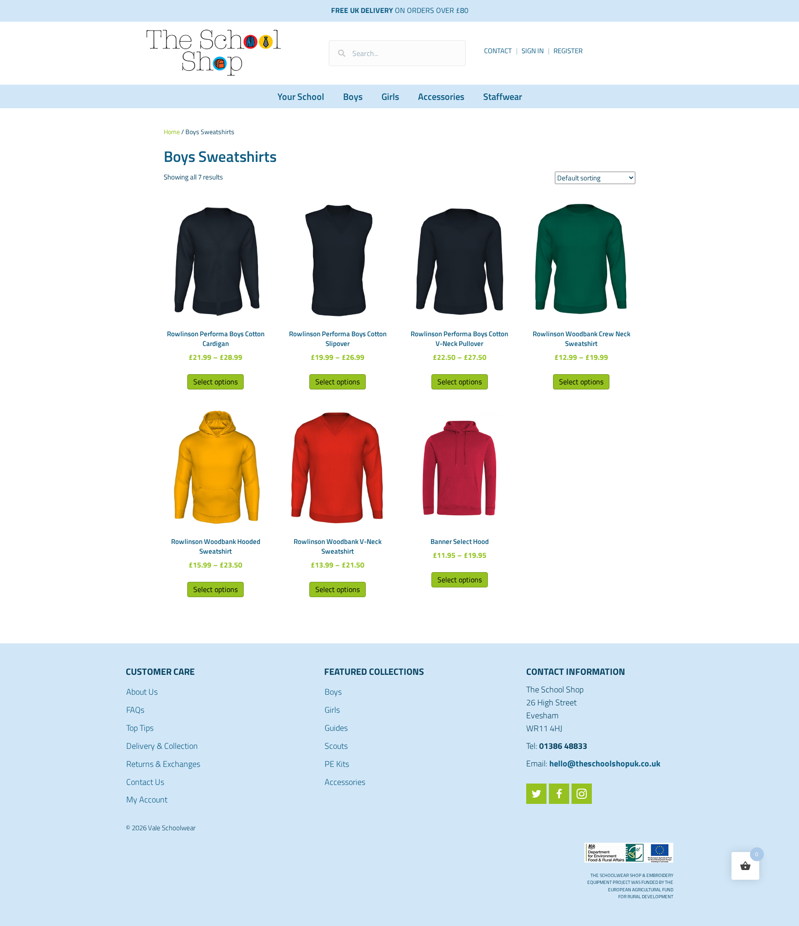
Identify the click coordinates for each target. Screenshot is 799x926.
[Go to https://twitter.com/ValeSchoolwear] (536, 794)
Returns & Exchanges (163, 764)
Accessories (441, 96)
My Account (146, 799)
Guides (336, 728)
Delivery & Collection (162, 746)
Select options (215, 381)
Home (172, 131)
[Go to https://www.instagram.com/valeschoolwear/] (582, 794)
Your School (300, 96)
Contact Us (145, 782)
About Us (142, 691)
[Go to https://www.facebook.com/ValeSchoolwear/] (559, 794)
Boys (353, 96)
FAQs (135, 710)
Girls (390, 96)
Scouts (336, 746)
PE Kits (337, 764)
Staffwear (502, 96)
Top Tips (140, 728)
